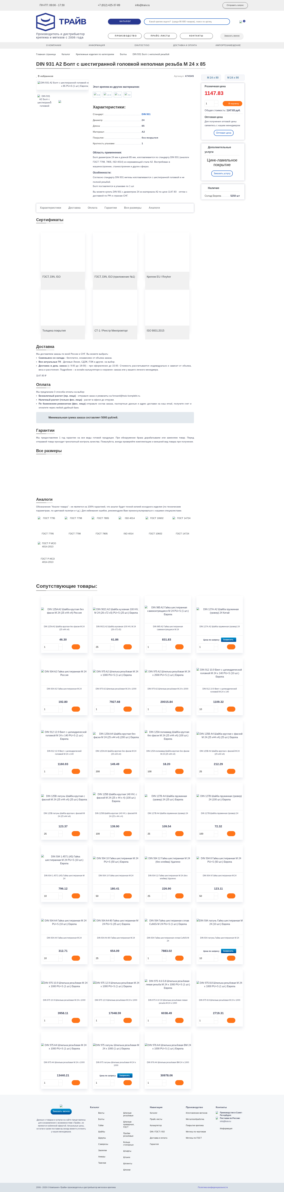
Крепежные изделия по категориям (95, 54)
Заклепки (102, 1150)
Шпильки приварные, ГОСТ (128, 1124)
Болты (123, 54)
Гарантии (111, 207)
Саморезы (103, 1144)
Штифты (127, 1151)
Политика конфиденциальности (213, 1187)
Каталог (66, 54)
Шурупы (102, 1138)
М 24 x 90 (233, 77)
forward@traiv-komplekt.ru (126, 395)
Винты (101, 1113)
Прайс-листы (156, 1119)
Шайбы (101, 1132)
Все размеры (133, 207)
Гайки (101, 1125)
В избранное (45, 76)
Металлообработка (195, 1119)
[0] (240, 21)
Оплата (92, 207)
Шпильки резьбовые (128, 1114)
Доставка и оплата (158, 1138)
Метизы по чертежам (196, 1132)
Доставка (74, 207)
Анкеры (101, 1157)
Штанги (126, 1157)
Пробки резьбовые (128, 1134)
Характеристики (50, 207)
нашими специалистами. (168, 510)
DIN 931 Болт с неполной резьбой (151, 54)
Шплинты (127, 1163)
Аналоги (154, 207)
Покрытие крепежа (195, 1125)
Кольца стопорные (128, 1143)
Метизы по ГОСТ (194, 1138)
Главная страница (46, 54)
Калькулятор (156, 1125)
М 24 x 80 (212, 77)
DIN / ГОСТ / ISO (157, 1132)
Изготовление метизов (196, 1113)
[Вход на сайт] (213, 5)
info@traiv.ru (225, 1121)
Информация (226, 1128)
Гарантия (154, 1144)
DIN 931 (146, 114)
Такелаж (102, 1163)
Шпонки (126, 1170)
